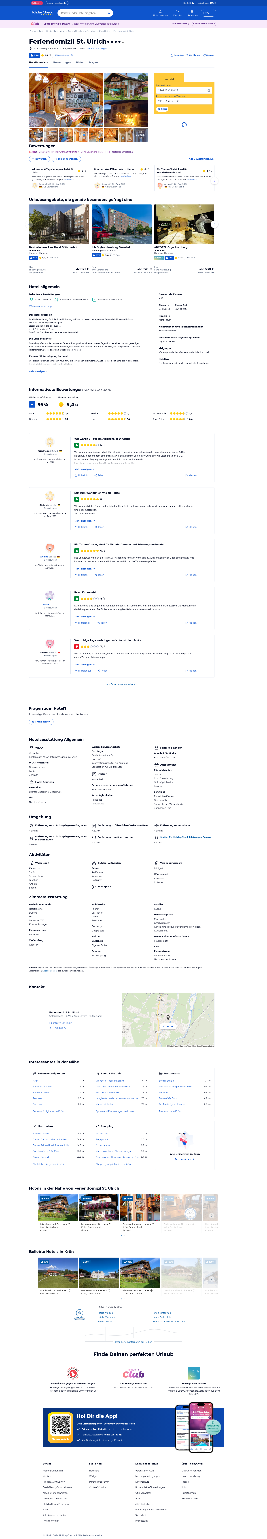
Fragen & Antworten (54, 1481)
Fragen (93, 62)
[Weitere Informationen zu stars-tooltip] (122, 41)
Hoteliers (94, 1470)
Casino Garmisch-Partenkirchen (50, 1139)
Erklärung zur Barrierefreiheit (151, 1509)
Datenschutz (142, 1481)
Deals (35, 3)
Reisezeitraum (164, 85)
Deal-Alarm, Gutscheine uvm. (59, 1487)
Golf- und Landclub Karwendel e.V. (114, 1086)
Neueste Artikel (190, 1498)
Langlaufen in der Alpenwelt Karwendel (117, 1098)
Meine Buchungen (53, 1470)
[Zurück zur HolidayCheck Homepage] (42, 13)
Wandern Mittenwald (107, 1092)
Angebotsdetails (49, 971)
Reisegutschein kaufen (55, 1498)
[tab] (169, 77)
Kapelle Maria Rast (43, 1086)
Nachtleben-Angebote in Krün (49, 1164)
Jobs (184, 1487)
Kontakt (187, 3)
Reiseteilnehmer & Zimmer (170, 96)
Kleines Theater (41, 1133)
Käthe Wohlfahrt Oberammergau (114, 1151)
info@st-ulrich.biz (62, 1022)
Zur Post (163, 1092)
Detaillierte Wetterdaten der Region (133, 1341)
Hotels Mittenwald (162, 1312)
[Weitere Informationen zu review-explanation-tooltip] (71, 55)
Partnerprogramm (99, 1481)
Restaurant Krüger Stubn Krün (175, 1086)
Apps (45, 1509)
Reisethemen (189, 1493)
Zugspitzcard (103, 1139)
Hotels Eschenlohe (162, 1317)
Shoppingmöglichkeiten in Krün (113, 1164)
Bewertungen (62, 62)
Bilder (80, 62)
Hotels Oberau (104, 1321)
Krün (35, 1080)
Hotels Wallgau (105, 1312)
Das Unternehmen (191, 1470)
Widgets (93, 1476)
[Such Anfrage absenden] (109, 13)
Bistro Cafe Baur (168, 1098)
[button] (66, 100)
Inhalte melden (51, 1520)
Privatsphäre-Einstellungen (150, 1487)
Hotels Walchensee (107, 1317)
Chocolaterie (103, 1145)
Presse (185, 1481)
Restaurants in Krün (169, 1111)
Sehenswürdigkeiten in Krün (48, 1111)
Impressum (141, 1520)
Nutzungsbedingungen (147, 1476)
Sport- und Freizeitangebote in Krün (115, 1111)
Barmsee (38, 1104)
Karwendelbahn (104, 1104)
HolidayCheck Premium (56, 1504)
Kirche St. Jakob (41, 1092)
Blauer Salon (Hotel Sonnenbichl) (51, 1145)
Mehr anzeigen (37, 371)
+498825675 (60, 1027)
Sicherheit (140, 1515)
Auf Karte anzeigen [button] (97, 48)
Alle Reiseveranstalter (54, 1515)
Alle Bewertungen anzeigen (120, 684)
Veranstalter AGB (144, 1470)
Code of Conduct (98, 1487)
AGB (137, 1498)
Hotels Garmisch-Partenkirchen (169, 1321)
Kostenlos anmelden (203, 24)
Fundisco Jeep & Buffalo (46, 1151)
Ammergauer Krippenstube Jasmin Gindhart (118, 1157)
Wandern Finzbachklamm (110, 1080)
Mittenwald (102, 1133)
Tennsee (37, 1098)
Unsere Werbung (191, 1476)
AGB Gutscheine (144, 1504)
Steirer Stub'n (166, 1080)
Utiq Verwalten (143, 1493)
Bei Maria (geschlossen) (172, 1104)
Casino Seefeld (41, 1157)
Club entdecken (179, 24)
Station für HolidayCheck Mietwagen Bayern (185, 837)
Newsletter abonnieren (55, 1493)
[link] (160, 13)
